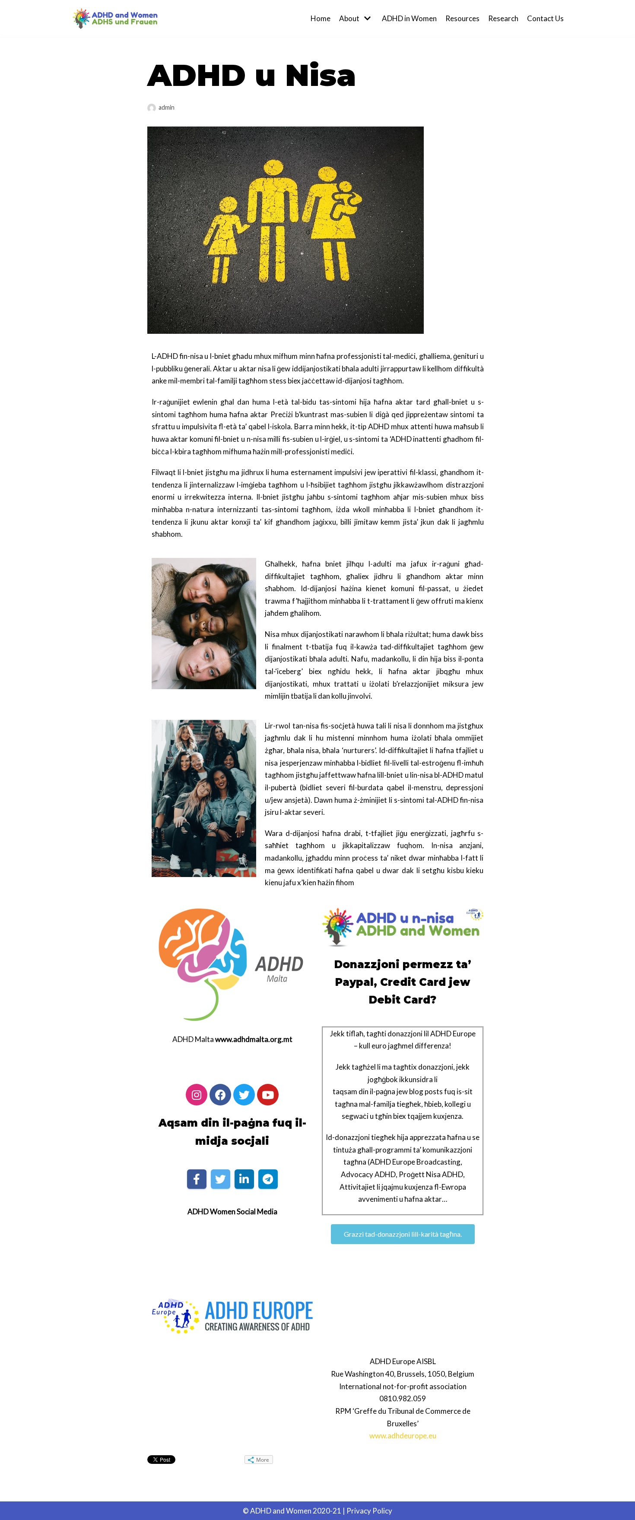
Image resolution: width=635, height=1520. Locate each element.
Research (503, 18)
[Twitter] (244, 1094)
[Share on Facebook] (196, 1179)
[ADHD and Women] (114, 18)
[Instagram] (196, 1094)
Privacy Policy (369, 1510)
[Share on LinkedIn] (244, 1179)
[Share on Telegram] (268, 1179)
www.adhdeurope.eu (402, 1435)
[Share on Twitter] (220, 1179)
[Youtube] (268, 1094)
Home (320, 18)
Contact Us (545, 18)
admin (167, 107)
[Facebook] (220, 1094)
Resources (462, 18)
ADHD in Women (409, 18)
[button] (403, 1234)
